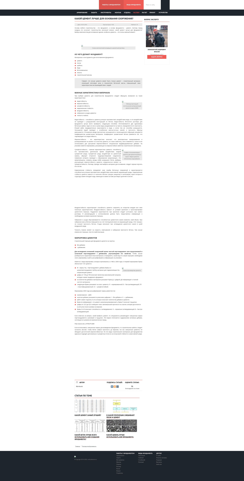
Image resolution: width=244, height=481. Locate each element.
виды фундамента (134, 5)
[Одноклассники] (115, 386)
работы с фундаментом (111, 5)
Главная (77, 446)
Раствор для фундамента (89, 446)
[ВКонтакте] (112, 386)
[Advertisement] (108, 39)
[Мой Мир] (117, 386)
